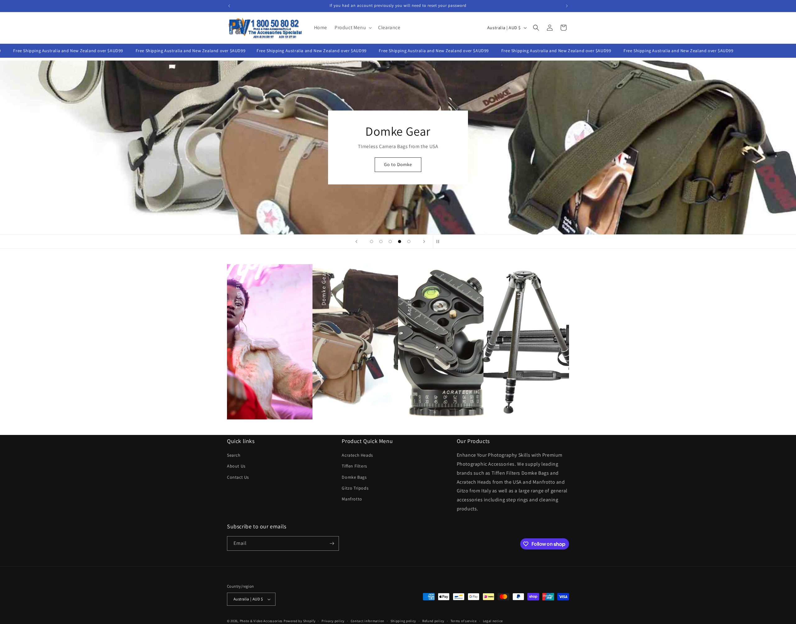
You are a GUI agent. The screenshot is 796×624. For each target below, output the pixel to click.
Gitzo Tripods (355, 488)
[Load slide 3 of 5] (390, 241)
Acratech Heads (357, 455)
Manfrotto (352, 499)
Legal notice (493, 620)
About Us (236, 466)
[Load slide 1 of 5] (371, 241)
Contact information (367, 620)
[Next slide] (424, 241)
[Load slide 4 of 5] (399, 241)
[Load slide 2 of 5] (381, 241)
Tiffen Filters (354, 466)
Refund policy (433, 620)
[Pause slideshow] (440, 241)
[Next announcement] (567, 6)
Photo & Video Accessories (261, 621)
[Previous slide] (356, 241)
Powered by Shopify (300, 621)
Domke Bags (354, 477)
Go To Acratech (398, 172)
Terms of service (464, 620)
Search (234, 455)
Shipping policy (403, 620)
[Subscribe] (332, 543)
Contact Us (238, 477)
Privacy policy (333, 620)
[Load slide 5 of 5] (409, 241)
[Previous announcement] (229, 6)
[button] (352, 28)
